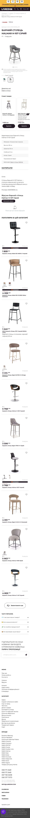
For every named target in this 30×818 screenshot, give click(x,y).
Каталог (4, 685)
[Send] (26, 655)
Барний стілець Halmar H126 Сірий (12, 560)
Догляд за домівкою (8, 723)
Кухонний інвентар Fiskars (10, 739)
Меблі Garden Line (8, 749)
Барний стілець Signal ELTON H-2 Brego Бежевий (14, 375)
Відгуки (4, 682)
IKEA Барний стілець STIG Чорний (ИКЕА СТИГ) (14, 332)
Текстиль (4, 705)
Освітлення (5, 717)
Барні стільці (5, 15)
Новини (4, 680)
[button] (27, 114)
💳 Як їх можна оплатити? (9, 622)
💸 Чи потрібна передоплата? (11, 627)
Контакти (5, 677)
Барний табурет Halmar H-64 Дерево (8, 114)
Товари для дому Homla (9, 764)
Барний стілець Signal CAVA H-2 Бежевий (14, 522)
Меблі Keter (5, 755)
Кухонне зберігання (8, 713)
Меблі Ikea (5, 753)
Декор (4, 719)
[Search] (15, 9)
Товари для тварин (8, 725)
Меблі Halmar (6, 751)
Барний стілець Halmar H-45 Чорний (13, 595)
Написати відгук (8, 201)
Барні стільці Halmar (16, 162)
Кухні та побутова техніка (10, 711)
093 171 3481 (6, 770)
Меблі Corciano (6, 743)
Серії (3, 727)
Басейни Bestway (7, 735)
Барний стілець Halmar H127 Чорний (13, 487)
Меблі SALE (5, 760)
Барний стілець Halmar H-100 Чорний (13, 411)
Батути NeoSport (7, 737)
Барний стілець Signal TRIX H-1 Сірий (13, 445)
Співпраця (5, 691)
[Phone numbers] (18, 9)
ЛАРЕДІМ (4, 13)
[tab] (15, 617)
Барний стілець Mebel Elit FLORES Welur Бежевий (14, 296)
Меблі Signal (6, 762)
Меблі (4, 700)
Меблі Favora (6, 747)
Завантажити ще (17, 605)
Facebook (5, 789)
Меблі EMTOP (6, 745)
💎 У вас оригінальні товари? (11, 617)
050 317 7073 (7, 777)
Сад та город (6, 704)
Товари (11, 13)
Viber (3, 795)
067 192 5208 (7, 775)
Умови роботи (6, 675)
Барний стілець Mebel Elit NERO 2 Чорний (14, 253)
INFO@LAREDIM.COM (9, 784)
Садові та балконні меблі (10, 702)
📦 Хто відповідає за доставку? (11, 631)
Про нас (4, 673)
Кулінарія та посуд (8, 709)
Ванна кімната (6, 715)
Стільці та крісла (19, 13)
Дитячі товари (6, 707)
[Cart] (21, 9)
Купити (8, 126)
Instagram (5, 792)
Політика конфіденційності (10, 689)
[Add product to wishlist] (26, 223)
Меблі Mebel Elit (7, 759)
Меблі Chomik (6, 741)
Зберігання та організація (10, 721)
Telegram (5, 799)
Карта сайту (5, 687)
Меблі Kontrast (6, 757)
